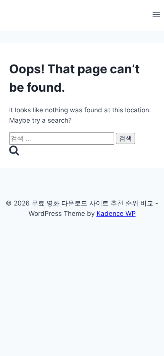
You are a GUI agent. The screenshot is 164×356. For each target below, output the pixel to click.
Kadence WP (116, 213)
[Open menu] (156, 15)
